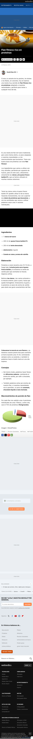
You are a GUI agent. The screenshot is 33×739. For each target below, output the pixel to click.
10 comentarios (8, 59)
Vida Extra (19, 676)
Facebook (14, 59)
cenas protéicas (6, 646)
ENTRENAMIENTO (6, 5)
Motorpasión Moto (22, 698)
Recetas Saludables (13, 431)
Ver (17, 509)
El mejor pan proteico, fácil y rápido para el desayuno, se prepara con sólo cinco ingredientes (17, 587)
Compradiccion (6, 711)
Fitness (24, 431)
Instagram (19, 615)
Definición (4, 643)
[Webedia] (29, 1)
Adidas (25, 27)
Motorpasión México (22, 727)
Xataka (3, 674)
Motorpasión (20, 696)
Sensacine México (22, 722)
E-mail (24, 59)
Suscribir (28, 604)
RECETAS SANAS (18, 5)
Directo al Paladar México (8, 727)
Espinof (19, 687)
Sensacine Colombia (22, 725)
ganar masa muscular (23, 646)
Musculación (5, 630)
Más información (26, 737)
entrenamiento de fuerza (24, 639)
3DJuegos (19, 674)
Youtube (15, 615)
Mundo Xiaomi (5, 683)
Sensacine (19, 685)
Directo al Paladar (6, 696)
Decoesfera (5, 709)
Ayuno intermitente (8, 27)
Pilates (29, 591)
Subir (26, 665)
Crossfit (22, 591)
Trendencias (5, 707)
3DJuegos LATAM (21, 720)
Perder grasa (20, 643)
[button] (12, 72)
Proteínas (4, 633)
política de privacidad (24, 608)
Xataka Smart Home (7, 681)
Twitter (17, 59)
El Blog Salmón (21, 707)
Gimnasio (18, 27)
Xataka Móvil (5, 676)
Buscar (30, 658)
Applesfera (5, 679)
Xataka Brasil (5, 722)
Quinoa (16, 591)
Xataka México (5, 720)
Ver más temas (7, 651)
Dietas (3, 636)
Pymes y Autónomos (22, 709)
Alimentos (19, 633)
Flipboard (20, 59)
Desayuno (4, 639)
